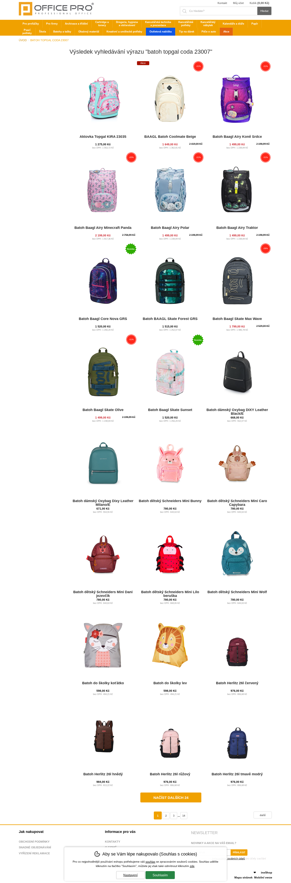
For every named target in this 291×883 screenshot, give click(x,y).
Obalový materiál (88, 31)
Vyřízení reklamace (34, 853)
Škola (42, 31)
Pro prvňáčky (31, 23)
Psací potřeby (27, 32)
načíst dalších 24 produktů (170, 799)
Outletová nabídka (160, 31)
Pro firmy (52, 23)
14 (183, 815)
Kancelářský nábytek (208, 24)
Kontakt (222, 3)
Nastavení (130, 875)
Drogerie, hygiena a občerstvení (127, 24)
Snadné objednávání (35, 847)
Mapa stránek (243, 877)
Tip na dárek (186, 31)
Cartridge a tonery (102, 24)
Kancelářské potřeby (185, 24)
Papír (254, 23)
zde (192, 866)
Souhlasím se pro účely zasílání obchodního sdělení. (228, 860)
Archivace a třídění (76, 23)
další (263, 815)
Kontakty (112, 841)
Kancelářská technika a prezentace (158, 24)
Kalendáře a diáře (233, 23)
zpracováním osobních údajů (228, 858)
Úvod (23, 40)
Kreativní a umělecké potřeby (124, 31)
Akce (226, 31)
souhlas (150, 861)
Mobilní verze (263, 877)
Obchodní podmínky (34, 841)
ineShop (266, 872)
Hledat (264, 10)
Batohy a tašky (62, 31)
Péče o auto (209, 31)
